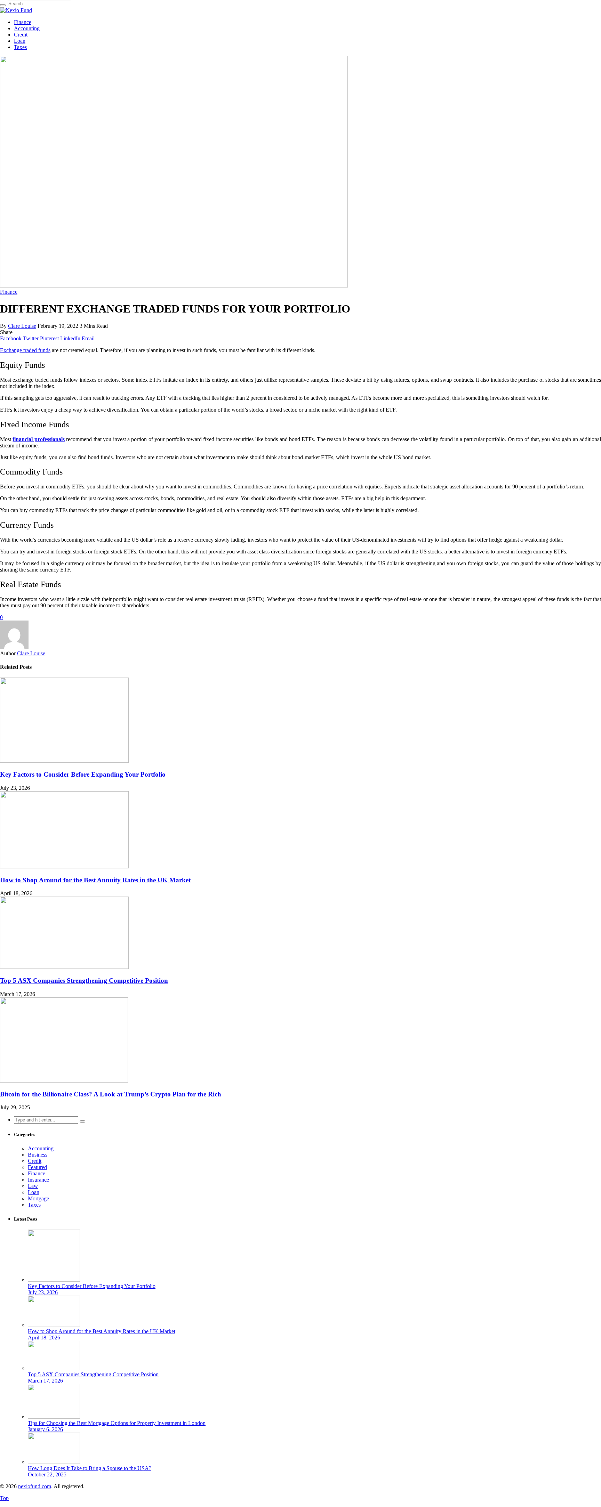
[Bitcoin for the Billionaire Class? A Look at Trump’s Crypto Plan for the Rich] (64, 1081)
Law (33, 1186)
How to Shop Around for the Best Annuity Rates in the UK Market (95, 880)
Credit (20, 35)
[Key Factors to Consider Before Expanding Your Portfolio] (64, 761)
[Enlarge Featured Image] (174, 286)
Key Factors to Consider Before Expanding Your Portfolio (83, 774)
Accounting (27, 28)
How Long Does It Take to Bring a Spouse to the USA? (89, 1468)
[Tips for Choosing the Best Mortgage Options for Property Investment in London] (54, 1417)
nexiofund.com (34, 1486)
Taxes (20, 47)
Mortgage (38, 1198)
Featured (37, 1167)
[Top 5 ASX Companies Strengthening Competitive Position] (64, 967)
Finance (22, 22)
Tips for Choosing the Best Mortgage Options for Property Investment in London (117, 1423)
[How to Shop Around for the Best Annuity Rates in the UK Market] (64, 866)
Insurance (38, 1180)
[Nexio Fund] (16, 10)
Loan (19, 41)
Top (4, 1498)
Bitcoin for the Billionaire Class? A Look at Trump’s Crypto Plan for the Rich (110, 1094)
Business (37, 1155)
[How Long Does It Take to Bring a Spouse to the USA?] (54, 1462)
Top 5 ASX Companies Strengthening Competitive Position (84, 980)
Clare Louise (22, 326)
